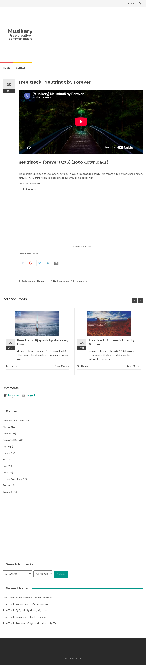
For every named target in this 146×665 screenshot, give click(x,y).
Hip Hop (7, 446)
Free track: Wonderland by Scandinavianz (26, 603)
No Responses (61, 280)
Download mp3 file (81, 246)
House (41, 280)
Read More (61, 366)
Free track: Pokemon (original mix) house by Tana (30, 623)
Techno (7, 485)
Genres (20, 67)
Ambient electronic (13, 420)
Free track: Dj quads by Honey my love (25, 610)
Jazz (5, 459)
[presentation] (11, 395)
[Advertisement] (90, 34)
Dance (6, 433)
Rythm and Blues (12, 478)
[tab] (11, 395)
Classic (7, 427)
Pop (5, 465)
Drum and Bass (11, 440)
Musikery (20, 31)
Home (131, 3)
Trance (7, 491)
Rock (5, 472)
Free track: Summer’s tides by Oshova (24, 616)
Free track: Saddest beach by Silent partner (27, 597)
